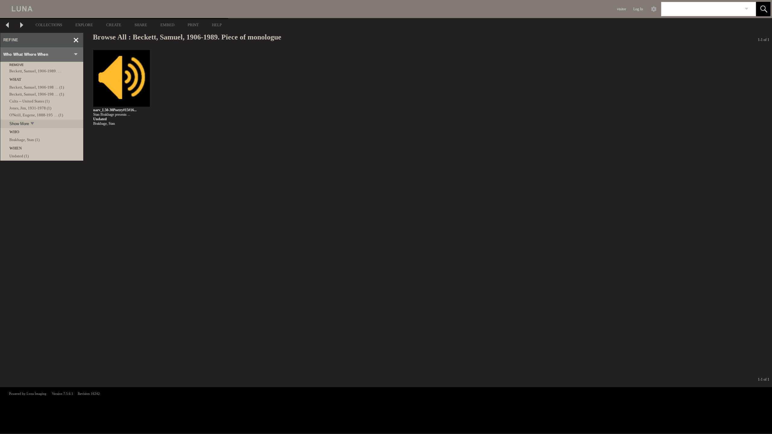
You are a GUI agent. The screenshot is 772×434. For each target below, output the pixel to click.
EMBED (167, 25)
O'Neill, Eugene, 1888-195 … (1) (36, 115)
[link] (746, 9)
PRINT (193, 25)
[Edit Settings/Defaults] (654, 9)
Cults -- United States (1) (29, 101)
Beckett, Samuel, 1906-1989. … (35, 71)
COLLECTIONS (49, 25)
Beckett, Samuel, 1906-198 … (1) (36, 87)
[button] (763, 9)
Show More (19, 123)
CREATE (113, 25)
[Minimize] (76, 40)
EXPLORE (84, 25)
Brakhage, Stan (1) (24, 139)
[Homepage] (113, 9)
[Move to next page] (21, 25)
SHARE (140, 25)
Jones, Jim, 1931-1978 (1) (30, 108)
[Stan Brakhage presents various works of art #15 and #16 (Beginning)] (121, 78)
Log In (638, 9)
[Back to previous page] (7, 25)
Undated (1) (19, 156)
